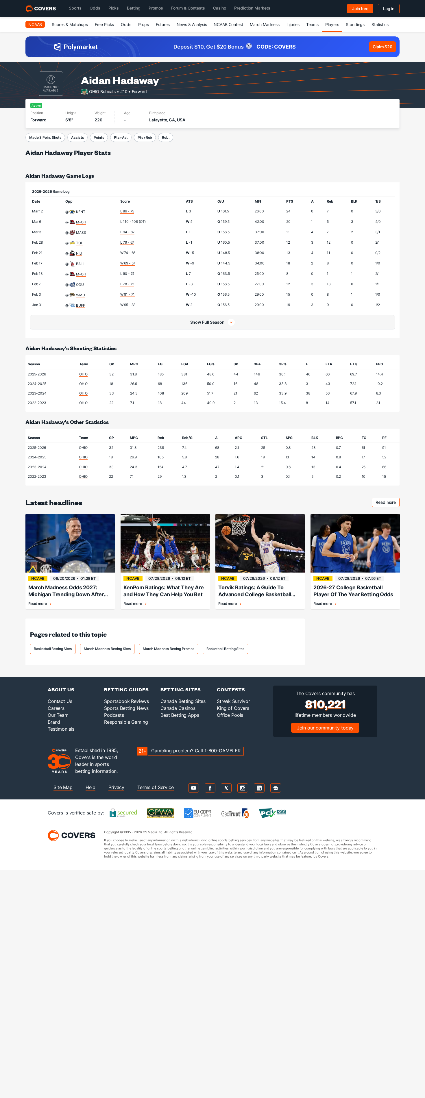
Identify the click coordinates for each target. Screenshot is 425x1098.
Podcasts (114, 715)
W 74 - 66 (128, 253)
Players (332, 24)
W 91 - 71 (127, 294)
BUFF (80, 305)
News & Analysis (192, 24)
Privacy (116, 787)
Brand (54, 722)
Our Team (58, 715)
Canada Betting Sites (183, 701)
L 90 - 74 (127, 273)
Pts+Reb (145, 137)
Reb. (165, 137)
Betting (134, 7)
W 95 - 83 (128, 305)
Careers (56, 708)
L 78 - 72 (127, 284)
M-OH (81, 222)
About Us (61, 689)
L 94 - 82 (127, 232)
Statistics (380, 24)
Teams (312, 24)
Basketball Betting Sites (53, 649)
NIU (79, 253)
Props (143, 24)
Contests (231, 689)
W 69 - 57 (128, 263)
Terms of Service (155, 787)
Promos (156, 7)
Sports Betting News (126, 708)
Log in (388, 8)
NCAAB (35, 24)
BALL (80, 264)
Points (99, 137)
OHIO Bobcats (102, 91)
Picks (113, 7)
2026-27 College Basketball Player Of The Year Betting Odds (353, 590)
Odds (95, 7)
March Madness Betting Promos (168, 649)
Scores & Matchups (70, 24)
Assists (77, 137)
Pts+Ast (121, 137)
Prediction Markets (252, 7)
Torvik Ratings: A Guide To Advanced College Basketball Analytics (254, 591)
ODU (80, 284)
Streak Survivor (233, 701)
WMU (80, 295)
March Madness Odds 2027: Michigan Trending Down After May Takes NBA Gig (66, 591)
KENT (80, 212)
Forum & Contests (188, 7)
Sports (75, 7)
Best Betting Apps (179, 715)
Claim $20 (382, 46)
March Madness (264, 24)
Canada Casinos (177, 708)
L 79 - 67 (127, 242)
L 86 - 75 (127, 211)
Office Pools (230, 715)
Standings (355, 24)
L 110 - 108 (129, 221)
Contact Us (60, 701)
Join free (360, 8)
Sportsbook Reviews (126, 701)
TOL (79, 243)
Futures (163, 24)
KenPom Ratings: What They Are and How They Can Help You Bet (163, 590)
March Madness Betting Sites (107, 649)
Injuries (293, 24)
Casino (219, 7)
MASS (81, 232)
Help (90, 787)
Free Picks (104, 24)
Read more (388, 503)
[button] (212, 322)
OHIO (83, 374)
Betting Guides (126, 689)
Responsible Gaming (126, 722)
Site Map (63, 787)
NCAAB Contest (228, 24)
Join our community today (325, 728)
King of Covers (233, 708)
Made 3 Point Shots (45, 137)
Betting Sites (180, 689)
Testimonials (61, 729)
